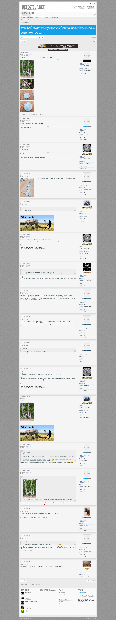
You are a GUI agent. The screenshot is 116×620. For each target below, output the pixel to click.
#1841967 (23, 563)
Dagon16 (28, 265)
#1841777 (23, 146)
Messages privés (63, 594)
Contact (61, 601)
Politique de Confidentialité (65, 597)
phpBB (25, 616)
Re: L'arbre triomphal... (25, 173)
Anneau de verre (29, 605)
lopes (28, 510)
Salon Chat (62, 606)
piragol (28, 146)
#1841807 (23, 344)
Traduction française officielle (24, 618)
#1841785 (23, 175)
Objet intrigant (28, 592)
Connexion (81, 7)
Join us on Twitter (48, 590)
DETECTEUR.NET (33, 7)
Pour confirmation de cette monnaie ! (33, 601)
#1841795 (23, 236)
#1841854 (23, 472)
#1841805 (23, 318)
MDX (28, 563)
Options (88, 580)
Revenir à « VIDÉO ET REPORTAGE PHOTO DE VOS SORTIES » (31, 584)
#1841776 (23, 120)
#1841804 (23, 292)
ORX (26, 610)
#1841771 (23, 54)
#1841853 (23, 446)
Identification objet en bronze (31, 597)
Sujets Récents (62, 592)
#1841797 (23, 265)
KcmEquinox (29, 54)
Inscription (90, 7)
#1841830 (23, 398)
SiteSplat (90, 616)
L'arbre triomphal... (25, 23)
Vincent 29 (29, 203)
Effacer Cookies (63, 603)
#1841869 (23, 510)
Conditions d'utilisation (64, 599)
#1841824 (23, 369)
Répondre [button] (23, 41)
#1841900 (23, 537)
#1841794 (23, 203)
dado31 (28, 120)
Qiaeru (31, 618)
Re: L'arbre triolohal (25, 118)
